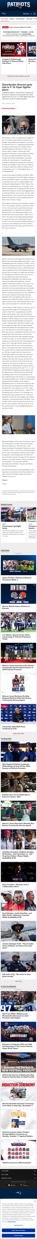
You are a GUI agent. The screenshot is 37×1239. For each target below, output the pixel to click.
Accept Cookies (18, 1235)
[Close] (35, 1201)
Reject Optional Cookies (18, 1230)
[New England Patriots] (18, 1193)
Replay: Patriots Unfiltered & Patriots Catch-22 (23, 27)
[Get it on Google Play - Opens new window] (24, 1186)
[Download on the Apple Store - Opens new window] (12, 1185)
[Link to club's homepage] (3, 13)
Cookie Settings (18, 1225)
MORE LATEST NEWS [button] (18, 733)
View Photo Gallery (8, 108)
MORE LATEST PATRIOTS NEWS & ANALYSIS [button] (18, 76)
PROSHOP (26, 14)
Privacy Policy (12, 1221)
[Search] (31, 14)
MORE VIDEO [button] (18, 981)
